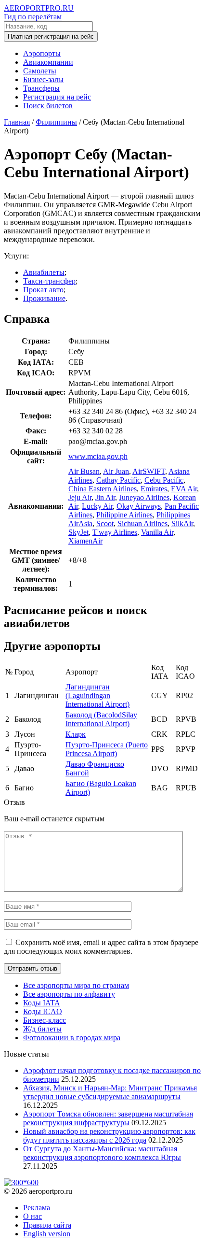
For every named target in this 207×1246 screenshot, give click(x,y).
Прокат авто (43, 290)
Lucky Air (97, 506)
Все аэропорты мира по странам (76, 985)
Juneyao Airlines (144, 497)
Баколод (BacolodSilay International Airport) (101, 719)
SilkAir (182, 523)
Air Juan (116, 471)
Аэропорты (42, 53)
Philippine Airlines (124, 515)
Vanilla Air (157, 532)
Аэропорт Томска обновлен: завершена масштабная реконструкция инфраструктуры (108, 1118)
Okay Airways (138, 506)
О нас (32, 1216)
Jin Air (105, 497)
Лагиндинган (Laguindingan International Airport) (97, 695)
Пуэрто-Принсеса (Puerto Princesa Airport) (106, 749)
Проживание (44, 298)
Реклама (36, 1207)
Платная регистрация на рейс (51, 36)
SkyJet (78, 532)
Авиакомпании (48, 62)
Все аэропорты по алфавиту (69, 994)
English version (46, 1234)
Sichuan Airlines (142, 523)
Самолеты (39, 71)
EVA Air (184, 489)
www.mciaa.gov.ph (98, 456)
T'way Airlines (114, 532)
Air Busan (84, 471)
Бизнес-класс (44, 1020)
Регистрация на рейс (57, 97)
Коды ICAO (42, 1011)
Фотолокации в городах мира (71, 1037)
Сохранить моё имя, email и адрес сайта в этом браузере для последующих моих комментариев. (101, 946)
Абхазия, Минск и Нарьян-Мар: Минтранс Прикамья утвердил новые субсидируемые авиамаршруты (110, 1092)
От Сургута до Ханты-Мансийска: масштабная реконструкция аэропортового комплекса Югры (102, 1153)
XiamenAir (85, 541)
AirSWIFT (148, 471)
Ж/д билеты (42, 1029)
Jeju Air (79, 497)
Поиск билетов (48, 105)
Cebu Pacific (163, 480)
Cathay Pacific (118, 480)
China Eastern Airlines (102, 489)
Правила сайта (47, 1225)
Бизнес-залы (43, 79)
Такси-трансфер (49, 281)
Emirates (154, 489)
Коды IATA (41, 1003)
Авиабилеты (44, 272)
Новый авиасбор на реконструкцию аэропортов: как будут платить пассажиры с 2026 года (109, 1135)
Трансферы (41, 88)
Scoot (105, 523)
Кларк (75, 734)
